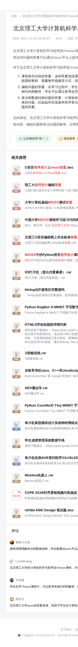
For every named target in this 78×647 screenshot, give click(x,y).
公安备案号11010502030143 (38, 635)
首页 (14, 16)
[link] (14, 16)
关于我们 (66, 629)
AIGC (59, 38)
